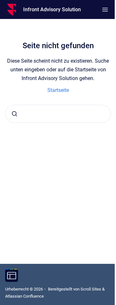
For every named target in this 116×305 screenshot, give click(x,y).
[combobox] (58, 113)
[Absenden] (14, 114)
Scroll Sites (91, 289)
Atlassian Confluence (24, 296)
